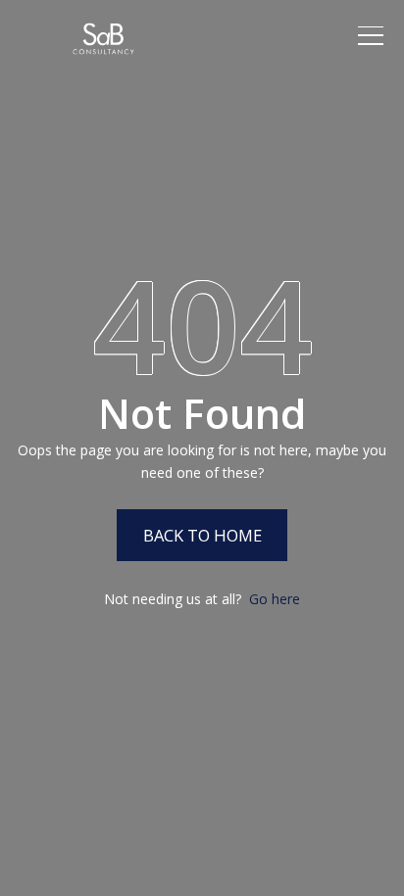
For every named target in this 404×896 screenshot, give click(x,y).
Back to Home (202, 535)
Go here (274, 598)
